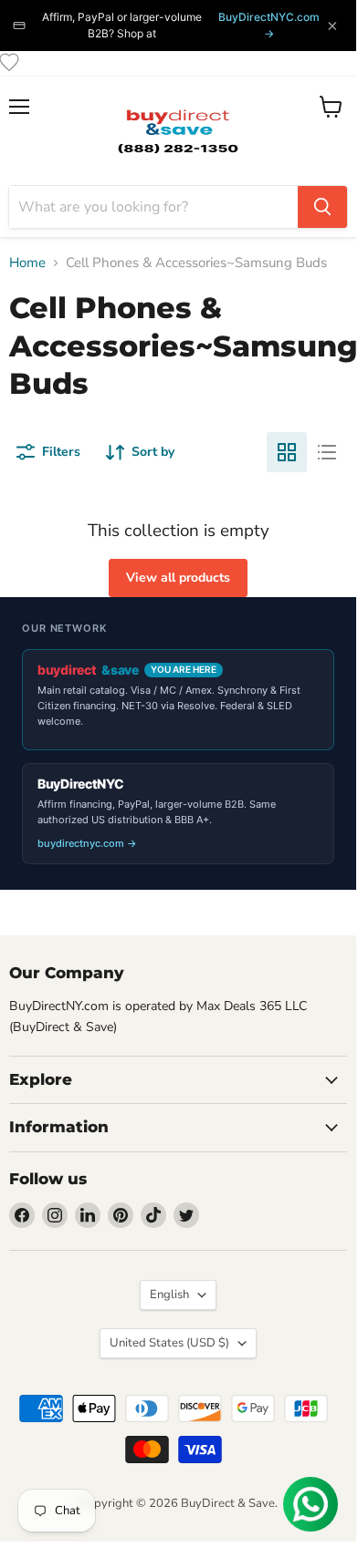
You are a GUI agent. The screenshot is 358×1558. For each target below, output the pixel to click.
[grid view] (287, 452)
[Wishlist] (9, 62)
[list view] (327, 452)
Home (27, 263)
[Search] (322, 207)
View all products (178, 577)
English (169, 1294)
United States (169, 1343)
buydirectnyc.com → (87, 843)
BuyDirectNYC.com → (269, 25)
